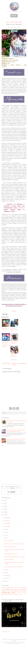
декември (6, 517)
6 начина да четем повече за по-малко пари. (16, 439)
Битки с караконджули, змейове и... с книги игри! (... (14, 556)
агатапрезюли (5, 587)
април (5, 569)
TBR (20, 594)
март (5, 572)
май (5, 537)
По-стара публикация (21, 363)
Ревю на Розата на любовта (10, 546)
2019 (4, 512)
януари (6, 578)
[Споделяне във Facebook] (6, 314)
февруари (6, 575)
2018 (4, 514)
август (5, 529)
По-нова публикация (6, 363)
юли (5, 532)
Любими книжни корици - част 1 (10, 553)
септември (6, 526)
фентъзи (24, 592)
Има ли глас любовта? (14, 24)
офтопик (16, 591)
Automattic (11, 642)
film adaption (12, 594)
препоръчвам (14, 22)
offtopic (15, 594)
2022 (4, 503)
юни (5, 535)
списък (17, 592)
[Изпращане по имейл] (3, 314)
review (18, 594)
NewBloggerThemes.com (14, 643)
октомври (6, 523)
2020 (4, 509)
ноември (6, 520)
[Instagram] (14, 408)
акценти (11, 587)
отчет (12, 591)
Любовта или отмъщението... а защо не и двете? (14, 543)
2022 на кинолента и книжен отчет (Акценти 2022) (13, 600)
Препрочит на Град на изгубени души (14, 330)
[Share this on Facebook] (12, 311)
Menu (14, 15)
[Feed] (17, 408)
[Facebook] (10, 408)
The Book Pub (15, 639)
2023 (4, 500)
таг (21, 592)
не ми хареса (8, 590)
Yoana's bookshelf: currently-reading (12, 487)
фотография (4, 594)
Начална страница (6, 631)
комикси (20, 589)
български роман (17, 587)
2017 (4, 581)
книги (7, 22)
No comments (17, 27)
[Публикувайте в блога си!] (4, 314)
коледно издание (14, 589)
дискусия (24, 587)
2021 (4, 506)
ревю (20, 22)
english (8, 594)
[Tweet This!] (13, 311)
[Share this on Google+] (15, 311)
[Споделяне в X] (5, 314)
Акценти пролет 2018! (8, 559)
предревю (24, 590)
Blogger (14, 640)
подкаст (20, 590)
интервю (3, 589)
